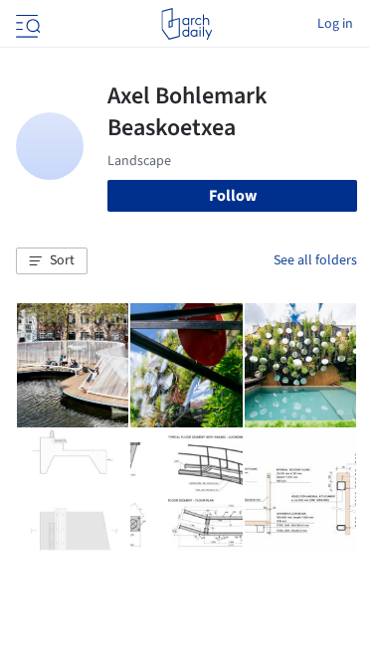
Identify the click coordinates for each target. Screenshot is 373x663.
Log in (335, 24)
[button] (52, 261)
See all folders (315, 260)
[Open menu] (26, 24)
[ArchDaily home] (186, 24)
